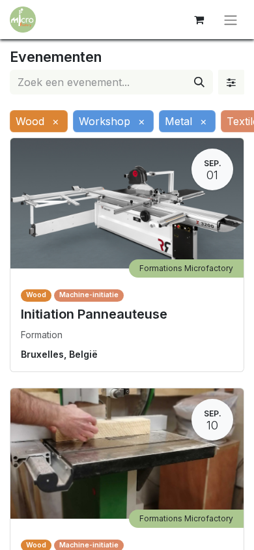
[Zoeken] (199, 82)
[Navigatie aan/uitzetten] (230, 19)
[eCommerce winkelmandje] (199, 20)
